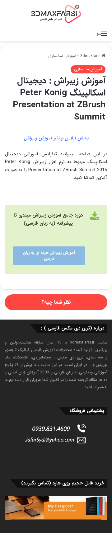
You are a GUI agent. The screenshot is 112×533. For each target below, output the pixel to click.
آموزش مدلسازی (62, 56)
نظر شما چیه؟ (56, 302)
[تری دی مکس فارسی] (56, 13)
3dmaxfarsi (91, 56)
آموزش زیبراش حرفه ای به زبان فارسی (49, 255)
